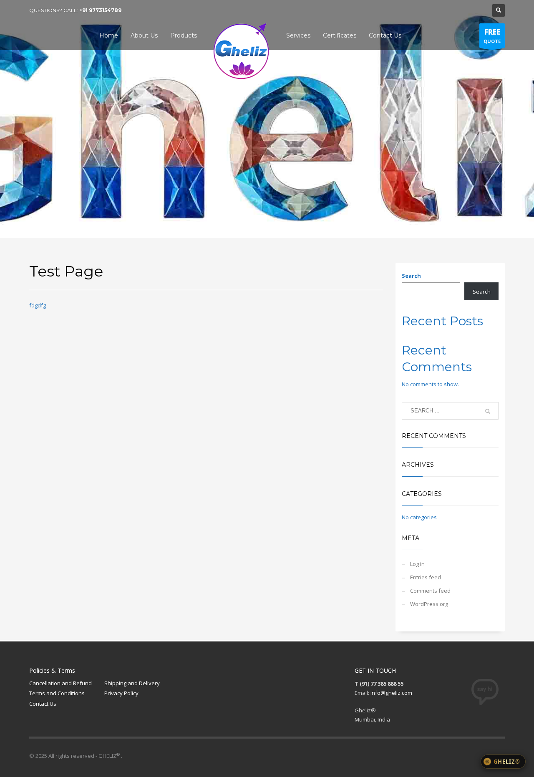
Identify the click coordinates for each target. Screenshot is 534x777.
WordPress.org (429, 604)
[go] (488, 411)
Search (411, 275)
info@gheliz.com (391, 693)
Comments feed (430, 590)
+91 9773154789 (100, 10)
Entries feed (425, 577)
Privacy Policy (121, 693)
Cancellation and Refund (60, 683)
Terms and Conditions (57, 693)
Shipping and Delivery (132, 683)
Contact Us (42, 703)
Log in (417, 564)
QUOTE (492, 35)
